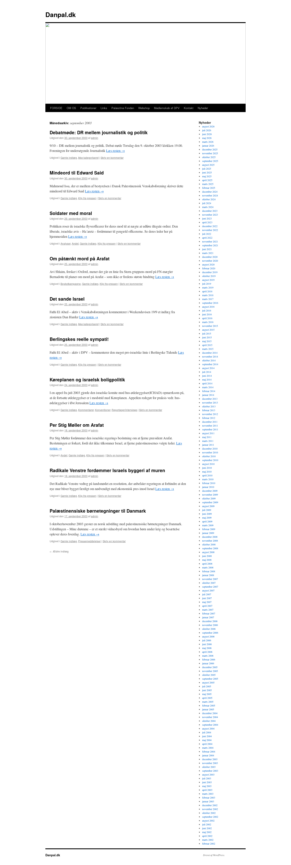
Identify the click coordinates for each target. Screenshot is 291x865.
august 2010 (208, 464)
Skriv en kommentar (112, 157)
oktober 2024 (209, 199)
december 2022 (210, 226)
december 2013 (210, 398)
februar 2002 (208, 843)
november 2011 (210, 425)
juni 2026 (207, 134)
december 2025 (210, 149)
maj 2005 (207, 694)
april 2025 (207, 180)
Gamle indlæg (69, 157)
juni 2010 (207, 467)
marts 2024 (207, 207)
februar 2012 (208, 418)
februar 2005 (208, 705)
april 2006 (207, 651)
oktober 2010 (209, 456)
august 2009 (208, 506)
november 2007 (210, 579)
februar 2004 (208, 751)
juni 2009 (207, 513)
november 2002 (210, 809)
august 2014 (208, 368)
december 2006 (210, 621)
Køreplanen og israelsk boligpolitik (87, 379)
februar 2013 (208, 410)
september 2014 (210, 364)
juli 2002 (206, 824)
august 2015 (208, 329)
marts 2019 (207, 287)
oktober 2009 (209, 498)
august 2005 (208, 682)
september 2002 (210, 816)
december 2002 (210, 805)
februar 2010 (208, 483)
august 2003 (208, 774)
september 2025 (210, 161)
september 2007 (210, 586)
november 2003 (210, 763)
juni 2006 (207, 644)
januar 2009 (208, 533)
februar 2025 (208, 187)
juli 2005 (206, 686)
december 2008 (210, 536)
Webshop (144, 108)
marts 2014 (207, 387)
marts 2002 (207, 839)
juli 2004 (206, 732)
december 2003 (210, 759)
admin (94, 138)
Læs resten (115, 150)
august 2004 (208, 728)
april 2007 (207, 605)
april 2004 (207, 743)
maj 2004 (207, 740)
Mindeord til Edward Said (77, 172)
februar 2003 (208, 797)
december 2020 (210, 256)
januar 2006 (208, 663)
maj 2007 (207, 602)
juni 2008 (207, 556)
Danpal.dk (60, 14)
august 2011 (208, 433)
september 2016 (210, 302)
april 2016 (207, 318)
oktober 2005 (209, 674)
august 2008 (208, 552)
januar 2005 (208, 709)
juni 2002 (207, 828)
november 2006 (210, 625)
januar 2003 (208, 801)
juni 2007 (207, 598)
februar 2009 (208, 529)
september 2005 (210, 678)
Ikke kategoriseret (88, 157)
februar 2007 (208, 613)
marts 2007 (207, 609)
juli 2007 (206, 594)
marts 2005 (207, 701)
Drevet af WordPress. (214, 855)
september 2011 (210, 429)
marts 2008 (207, 567)
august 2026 (208, 126)
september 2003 (210, 770)
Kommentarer (86, 410)
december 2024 (210, 191)
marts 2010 (207, 479)
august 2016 (208, 306)
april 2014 (207, 383)
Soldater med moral (71, 213)
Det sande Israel (67, 299)
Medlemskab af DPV (167, 108)
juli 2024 (206, 203)
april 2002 (207, 836)
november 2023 (210, 214)
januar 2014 (208, 394)
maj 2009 (207, 517)
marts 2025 (207, 184)
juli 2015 (206, 333)
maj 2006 (207, 648)
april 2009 (207, 521)
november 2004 (210, 717)
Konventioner (102, 410)
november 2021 (210, 241)
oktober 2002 (209, 813)
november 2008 (210, 540)
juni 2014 (207, 375)
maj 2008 (207, 559)
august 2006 (208, 636)
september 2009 (210, 502)
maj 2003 (207, 786)
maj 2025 (207, 176)
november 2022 (210, 230)
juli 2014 (206, 371)
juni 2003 (207, 782)
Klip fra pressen (87, 198)
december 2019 (210, 272)
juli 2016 (206, 310)
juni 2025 (207, 172)
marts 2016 (207, 322)
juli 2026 (206, 130)
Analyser (66, 243)
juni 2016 (207, 314)
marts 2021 (207, 253)
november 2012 (210, 414)
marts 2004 (207, 747)
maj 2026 (207, 138)
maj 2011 (207, 437)
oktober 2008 (209, 544)
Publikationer (88, 108)
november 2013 (210, 402)
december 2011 (210, 421)
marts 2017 (207, 299)
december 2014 (210, 352)
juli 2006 (206, 640)
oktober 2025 (209, 157)
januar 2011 (208, 444)
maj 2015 (207, 341)
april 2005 (207, 697)
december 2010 (210, 448)
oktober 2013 (209, 406)
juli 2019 (206, 283)
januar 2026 (208, 145)
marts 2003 (207, 793)
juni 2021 (207, 249)
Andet (75, 243)
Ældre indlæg (59, 551)
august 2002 (208, 820)
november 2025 (210, 153)
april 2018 (207, 291)
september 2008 (210, 548)
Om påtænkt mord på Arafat (79, 258)
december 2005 (210, 667)
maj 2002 (207, 832)
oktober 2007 (209, 582)
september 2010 (210, 460)
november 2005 (210, 671)
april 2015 (207, 345)
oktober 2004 (209, 720)
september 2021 (210, 245)
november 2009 (210, 494)
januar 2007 (208, 617)
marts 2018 (207, 295)
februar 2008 (208, 571)
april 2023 (207, 222)
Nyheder (203, 108)
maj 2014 (207, 379)
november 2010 (210, 452)
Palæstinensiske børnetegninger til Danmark (98, 510)
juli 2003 (206, 778)
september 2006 (210, 632)
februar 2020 (208, 268)
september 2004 (210, 724)
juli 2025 (206, 168)
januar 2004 (208, 755)
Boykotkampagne (71, 283)
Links (104, 108)
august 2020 (208, 264)
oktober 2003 (209, 766)
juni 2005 (207, 690)
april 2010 (207, 475)
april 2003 (207, 789)
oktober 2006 (209, 628)
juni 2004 (207, 736)
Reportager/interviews (124, 410)
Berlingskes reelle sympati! (79, 339)
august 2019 (208, 279)
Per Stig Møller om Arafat (77, 425)
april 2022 (207, 237)
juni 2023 (207, 218)
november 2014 (210, 356)
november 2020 (210, 260)
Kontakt (188, 108)
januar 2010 (208, 487)
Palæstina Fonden (122, 108)
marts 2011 (207, 441)
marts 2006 (207, 655)
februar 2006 (208, 659)
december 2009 (210, 490)
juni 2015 (207, 337)
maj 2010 (207, 471)
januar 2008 (208, 575)
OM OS (71, 108)
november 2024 (210, 195)
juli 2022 (206, 233)
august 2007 (208, 590)
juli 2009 (206, 510)
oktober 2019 (209, 276)
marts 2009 (207, 525)
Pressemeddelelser (89, 541)
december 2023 (210, 210)
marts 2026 (207, 141)
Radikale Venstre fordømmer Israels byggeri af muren (107, 470)
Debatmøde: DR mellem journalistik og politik (99, 132)
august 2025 (208, 164)
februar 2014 (208, 391)
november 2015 (210, 325)
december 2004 (210, 713)
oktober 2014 (209, 360)
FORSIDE (56, 108)
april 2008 (207, 563)
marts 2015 (207, 348)
